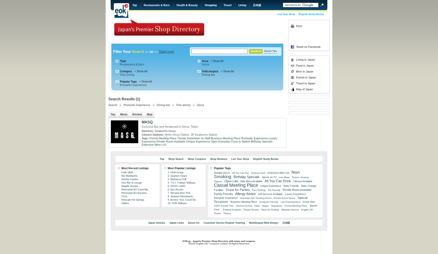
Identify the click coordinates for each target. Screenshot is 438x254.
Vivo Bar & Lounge (131, 182)
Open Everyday (220, 141)
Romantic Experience (133, 85)
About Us (193, 222)
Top (134, 5)
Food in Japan (305, 65)
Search (112, 105)
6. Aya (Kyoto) (175, 189)
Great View (309, 201)
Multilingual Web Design (263, 222)
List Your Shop (286, 14)
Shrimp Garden (129, 179)
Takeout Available (302, 181)
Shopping (211, 5)
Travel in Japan (305, 83)
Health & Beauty (187, 5)
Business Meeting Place (226, 138)
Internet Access (244, 206)
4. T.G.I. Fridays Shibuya (181, 182)
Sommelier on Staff (198, 138)
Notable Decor (222, 172)
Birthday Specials (262, 141)
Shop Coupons (197, 159)
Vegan (265, 206)
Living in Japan (305, 59)
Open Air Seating (270, 209)
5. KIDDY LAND (176, 186)
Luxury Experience (295, 194)
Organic (218, 181)
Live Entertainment (290, 202)
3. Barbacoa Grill (177, 179)
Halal (257, 206)
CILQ (124, 196)
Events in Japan (306, 77)
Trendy (181, 138)
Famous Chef (258, 173)
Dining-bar (163, 105)
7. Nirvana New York (179, 193)
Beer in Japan (304, 71)
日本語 (257, 5)
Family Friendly (223, 193)
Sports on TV (269, 177)
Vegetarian (276, 206)
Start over (166, 52)
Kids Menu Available (251, 181)
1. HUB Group (175, 172)
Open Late (231, 181)
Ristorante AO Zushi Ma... (135, 189)
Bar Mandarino (129, 175)
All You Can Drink (278, 181)
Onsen (217, 213)
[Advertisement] (256, 30)
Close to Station (240, 141)
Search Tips (270, 51)
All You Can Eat (240, 173)
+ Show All (217, 61)
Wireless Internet (290, 209)
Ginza (205, 64)
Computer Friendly (268, 202)
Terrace (227, 213)
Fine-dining (183, 105)
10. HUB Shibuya (177, 203)
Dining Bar (208, 74)
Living (242, 5)
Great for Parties (238, 190)
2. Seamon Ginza (177, 175)
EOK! (121, 10)
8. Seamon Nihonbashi (180, 196)
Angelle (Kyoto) (129, 186)
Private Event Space (284, 198)
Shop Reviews (218, 159)
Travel (228, 5)
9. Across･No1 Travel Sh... (183, 199)
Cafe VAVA (127, 172)
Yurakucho (161, 131)
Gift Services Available (270, 194)
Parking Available (232, 209)
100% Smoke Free (224, 206)
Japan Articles (156, 222)
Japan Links (176, 222)
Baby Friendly (291, 185)
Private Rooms (251, 209)
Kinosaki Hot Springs (132, 199)
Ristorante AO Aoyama (133, 193)
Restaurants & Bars (157, 5)
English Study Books (311, 14)
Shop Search (176, 159)
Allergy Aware (245, 194)
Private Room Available (170, 141)
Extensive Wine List (154, 144)
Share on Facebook (308, 47)
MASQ (147, 122)
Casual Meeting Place (236, 185)
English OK (307, 209)
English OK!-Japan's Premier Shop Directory (159, 27)
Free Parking (259, 190)
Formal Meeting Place (163, 138)
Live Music (284, 177)
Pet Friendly (274, 190)
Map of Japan (304, 89)
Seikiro (125, 203)
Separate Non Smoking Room (255, 198)
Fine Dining (127, 74)
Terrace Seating (300, 177)
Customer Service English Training (224, 222)
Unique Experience (198, 141)
